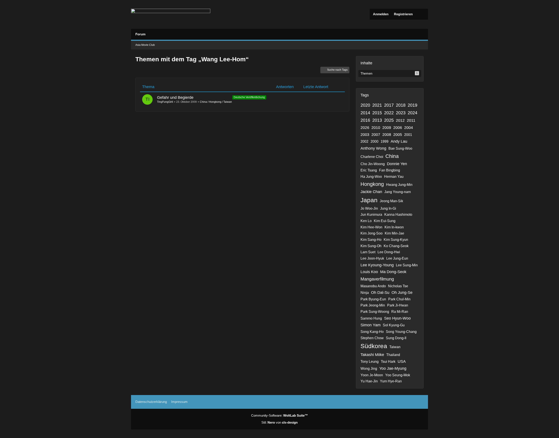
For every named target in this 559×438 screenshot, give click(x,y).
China (392, 156)
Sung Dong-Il (396, 338)
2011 (411, 120)
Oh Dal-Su (380, 292)
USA (402, 361)
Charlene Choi (372, 157)
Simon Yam (371, 325)
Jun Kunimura (371, 214)
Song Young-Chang (401, 332)
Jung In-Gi (388, 208)
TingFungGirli (165, 101)
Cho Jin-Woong (373, 164)
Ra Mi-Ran (399, 311)
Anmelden (380, 14)
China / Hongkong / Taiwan (216, 101)
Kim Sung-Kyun (396, 239)
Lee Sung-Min (407, 265)
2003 (365, 134)
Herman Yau (394, 176)
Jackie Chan (371, 192)
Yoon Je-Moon (372, 375)
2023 (400, 112)
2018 (400, 105)
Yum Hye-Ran (391, 381)
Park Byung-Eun (373, 299)
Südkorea (374, 346)
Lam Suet (368, 252)
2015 (377, 112)
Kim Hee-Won (371, 227)
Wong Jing (369, 368)
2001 (408, 135)
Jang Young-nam (397, 192)
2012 (400, 120)
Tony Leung (370, 361)
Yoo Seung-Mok (397, 375)
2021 (377, 105)
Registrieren (403, 14)
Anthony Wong (373, 148)
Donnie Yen (397, 164)
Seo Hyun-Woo (397, 318)
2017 (389, 105)
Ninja (365, 292)
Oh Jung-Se (402, 292)
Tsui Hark (388, 361)
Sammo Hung (371, 318)
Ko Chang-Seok (396, 246)
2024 (412, 112)
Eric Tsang (369, 170)
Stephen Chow (372, 338)
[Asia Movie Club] (170, 14)
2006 (397, 127)
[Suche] (421, 14)
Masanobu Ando (373, 286)
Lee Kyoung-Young (377, 265)
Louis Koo (369, 272)
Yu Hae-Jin (369, 381)
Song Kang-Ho (372, 332)
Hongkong (372, 184)
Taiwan (394, 347)
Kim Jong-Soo (372, 233)
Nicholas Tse (398, 286)
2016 (365, 120)
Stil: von (279, 422)
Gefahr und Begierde (175, 97)
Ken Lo (366, 221)
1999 (384, 141)
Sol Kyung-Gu (394, 325)
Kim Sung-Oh (371, 246)
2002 (364, 141)
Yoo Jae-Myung (392, 368)
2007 (375, 134)
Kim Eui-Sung (384, 221)
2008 (386, 134)
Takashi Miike (372, 354)
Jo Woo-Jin (369, 208)
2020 (365, 105)
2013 (377, 120)
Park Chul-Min (399, 299)
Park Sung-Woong (375, 311)
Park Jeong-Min (373, 305)
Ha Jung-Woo (371, 176)
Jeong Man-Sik (391, 201)
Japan (369, 200)
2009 (386, 127)
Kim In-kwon (394, 227)
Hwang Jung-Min (399, 184)
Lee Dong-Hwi (389, 252)
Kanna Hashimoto (398, 214)
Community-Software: (279, 415)
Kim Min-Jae (394, 233)
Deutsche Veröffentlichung (249, 97)
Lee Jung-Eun (397, 258)
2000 (374, 141)
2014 (365, 112)
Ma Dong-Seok (393, 272)
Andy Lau (399, 141)
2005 (397, 134)
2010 (375, 127)
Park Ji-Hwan (397, 305)
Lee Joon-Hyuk (372, 258)
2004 (408, 127)
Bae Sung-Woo (400, 148)
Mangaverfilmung (377, 279)
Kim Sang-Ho (371, 239)
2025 (389, 120)
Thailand (393, 355)
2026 (365, 127)
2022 (389, 112)
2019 (412, 105)
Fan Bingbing (389, 170)
